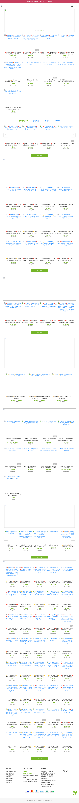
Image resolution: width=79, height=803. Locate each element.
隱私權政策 (9, 782)
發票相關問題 (10, 778)
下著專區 (46, 121)
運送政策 (8, 777)
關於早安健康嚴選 (11, 771)
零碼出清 (36, 121)
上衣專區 (57, 121)
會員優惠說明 (10, 773)
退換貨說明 (9, 780)
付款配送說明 (10, 775)
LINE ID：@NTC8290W (27, 772)
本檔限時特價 (23, 121)
